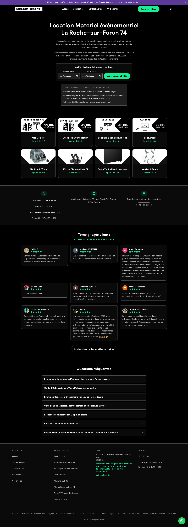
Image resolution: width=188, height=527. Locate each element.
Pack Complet (59, 456)
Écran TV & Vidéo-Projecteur (66, 493)
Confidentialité (134, 514)
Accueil (65, 9)
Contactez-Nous (148, 9)
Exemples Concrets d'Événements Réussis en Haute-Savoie (73, 397)
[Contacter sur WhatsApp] (181, 520)
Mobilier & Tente (60, 499)
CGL (124, 514)
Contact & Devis (96, 9)
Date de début (68, 71)
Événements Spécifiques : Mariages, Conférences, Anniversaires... (77, 379)
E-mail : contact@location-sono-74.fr (44, 213)
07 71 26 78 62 (144, 456)
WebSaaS (101, 520)
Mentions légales (108, 514)
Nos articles (17, 481)
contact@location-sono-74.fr (150, 462)
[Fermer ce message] (185, 2)
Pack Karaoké (60, 475)
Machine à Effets (61, 481)
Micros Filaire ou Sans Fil (64, 487)
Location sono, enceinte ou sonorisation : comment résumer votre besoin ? (81, 432)
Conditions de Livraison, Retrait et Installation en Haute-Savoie (75, 406)
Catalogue (78, 9)
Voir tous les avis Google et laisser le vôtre (94, 349)
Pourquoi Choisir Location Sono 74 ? (62, 423)
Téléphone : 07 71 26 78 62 (44, 200)
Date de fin (91, 71)
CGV (119, 514)
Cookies (145, 514)
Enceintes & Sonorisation (64, 462)
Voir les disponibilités (117, 76)
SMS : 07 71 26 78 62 (44, 206)
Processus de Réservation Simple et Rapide (65, 415)
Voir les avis (144, 205)
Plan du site (171, 514)
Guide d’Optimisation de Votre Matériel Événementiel (70, 388)
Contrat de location (157, 514)
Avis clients (112, 9)
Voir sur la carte (103, 475)
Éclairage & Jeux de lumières (66, 469)
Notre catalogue (18, 462)
